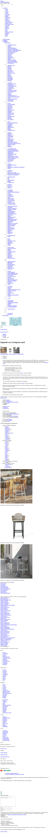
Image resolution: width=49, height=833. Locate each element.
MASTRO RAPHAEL (12, 213)
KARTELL (10, 184)
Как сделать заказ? (14, 416)
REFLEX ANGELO (12, 261)
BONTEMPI (10, 78)
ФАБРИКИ (5, 41)
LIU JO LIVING (11, 199)
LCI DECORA (11, 196)
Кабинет (4, 676)
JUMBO (9, 181)
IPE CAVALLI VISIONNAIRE (14, 173)
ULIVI (9, 298)
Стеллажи (5, 707)
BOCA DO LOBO (11, 73)
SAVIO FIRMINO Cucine (13, 273)
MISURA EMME (11, 225)
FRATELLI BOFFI (11, 144)
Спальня (4, 672)
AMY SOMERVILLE (12, 48)
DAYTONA (10, 105)
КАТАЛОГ (5, 8)
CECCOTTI (10, 92)
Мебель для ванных (9, 31)
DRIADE (9, 117)
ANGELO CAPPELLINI (13, 49)
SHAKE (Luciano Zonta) (12, 279)
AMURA (9, 47)
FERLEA (9, 134)
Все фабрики (8, 42)
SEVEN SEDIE (11, 278)
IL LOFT (9, 171)
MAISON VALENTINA (12, 206)
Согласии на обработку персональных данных (16, 814)
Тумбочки (5, 701)
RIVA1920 (10, 263)
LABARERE (10, 191)
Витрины (7, 27)
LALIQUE (10, 194)
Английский (5, 731)
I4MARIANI (10, 170)
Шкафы (6, 16)
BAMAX (9, 67)
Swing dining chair (20, 354)
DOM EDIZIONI (11, 116)
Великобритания (6, 717)
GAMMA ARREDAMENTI (13, 150)
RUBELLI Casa (11, 267)
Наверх (1, 1)
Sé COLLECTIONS (12, 276)
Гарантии (5, 659)
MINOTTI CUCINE (12, 224)
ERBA (9, 128)
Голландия (5, 720)
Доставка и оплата (6, 657)
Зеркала (6, 26)
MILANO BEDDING (12, 220)
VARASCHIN (10, 301)
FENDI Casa (10, 133)
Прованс (4, 733)
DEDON (9, 108)
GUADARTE (10, 160)
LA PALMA (10, 189)
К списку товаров (12, 354)
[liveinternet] (3, 766)
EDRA (9, 121)
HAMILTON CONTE (12, 165)
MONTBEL (10, 230)
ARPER (9, 58)
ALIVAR (9, 45)
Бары (6, 29)
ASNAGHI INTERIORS (12, 62)
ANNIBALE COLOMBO (13, 51)
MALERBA (10, 207)
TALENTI (10, 287)
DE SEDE (10, 106)
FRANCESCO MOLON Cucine (14, 143)
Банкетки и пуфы (6, 691)
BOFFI (9, 74)
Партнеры (5, 662)
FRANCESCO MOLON (12, 142)
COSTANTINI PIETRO (12, 99)
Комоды (7, 18)
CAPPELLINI (10, 84)
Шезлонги (7, 32)
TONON (9, 291)
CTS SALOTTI (11, 101)
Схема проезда (3, 748)
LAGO (9, 193)
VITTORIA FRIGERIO (12, 305)
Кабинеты (7, 19)
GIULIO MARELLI (12, 158)
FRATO (9, 145)
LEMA (9, 197)
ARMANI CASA (11, 57)
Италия (7, 403)
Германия (5, 718)
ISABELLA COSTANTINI (13, 174)
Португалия (5, 723)
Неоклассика (5, 732)
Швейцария (5, 726)
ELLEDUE (10, 124)
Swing (9, 421)
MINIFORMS (10, 221)
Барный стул (9, 400)
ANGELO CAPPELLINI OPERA (14, 50)
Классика (5, 730)
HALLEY (10, 163)
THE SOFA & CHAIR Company (14, 289)
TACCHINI (10, 286)
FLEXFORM (10, 136)
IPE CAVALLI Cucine (12, 172)
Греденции (7, 25)
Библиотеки (7, 21)
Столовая (5, 670)
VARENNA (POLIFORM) (13, 302)
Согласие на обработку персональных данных (14, 774)
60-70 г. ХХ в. (5, 737)
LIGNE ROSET (11, 198)
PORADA (10, 252)
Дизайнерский (6, 739)
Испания (4, 721)
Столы (6, 10)
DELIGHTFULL (11, 109)
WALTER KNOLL (11, 309)
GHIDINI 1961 (11, 153)
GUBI (9, 161)
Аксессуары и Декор (7, 712)
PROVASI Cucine (11, 258)
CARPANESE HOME (12, 86)
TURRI (9, 296)
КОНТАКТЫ (5, 315)
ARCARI (9, 54)
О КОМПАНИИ (6, 39)
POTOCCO (10, 254)
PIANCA (9, 250)
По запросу (7, 399)
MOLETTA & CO (11, 228)
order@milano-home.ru (4, 2)
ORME (9, 244)
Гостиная (5, 671)
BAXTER (10, 68)
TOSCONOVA (11, 292)
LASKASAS (10, 195)
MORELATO (10, 232)
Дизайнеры (5, 663)
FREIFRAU (10, 146)
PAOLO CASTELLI (12, 248)
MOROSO (10, 233)
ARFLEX (9, 55)
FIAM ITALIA (10, 135)
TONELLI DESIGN (12, 290)
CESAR (9, 93)
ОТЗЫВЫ (5, 40)
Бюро (6, 30)
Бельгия (4, 716)
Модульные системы (9, 24)
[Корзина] (2, 5)
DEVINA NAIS (11, 113)
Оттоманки (7, 14)
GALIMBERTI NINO (12, 148)
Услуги (4, 654)
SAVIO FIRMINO (11, 272)
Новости (4, 655)
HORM (9, 168)
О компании (5, 653)
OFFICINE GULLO (12, 240)
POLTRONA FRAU (12, 251)
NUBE (9, 236)
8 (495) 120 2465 (3, 329)
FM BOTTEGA (11, 139)
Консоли (7, 28)
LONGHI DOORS (11, 202)
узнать (21, 372)
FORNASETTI (11, 141)
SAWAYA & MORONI (12, 274)
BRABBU (10, 80)
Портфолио (5, 660)
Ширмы (6, 34)
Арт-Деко (5, 734)
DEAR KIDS (10, 107)
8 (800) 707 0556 (3, 754)
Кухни (6, 9)
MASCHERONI (11, 212)
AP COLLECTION (11, 52)
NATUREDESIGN (11, 235)
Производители (6, 656)
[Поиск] (12, 4)
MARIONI (10, 210)
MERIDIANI (10, 218)
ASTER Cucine (11, 63)
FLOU (9, 137)
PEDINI (9, 249)
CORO (9, 97)
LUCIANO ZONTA (12, 204)
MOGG (9, 226)
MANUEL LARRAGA (12, 208)
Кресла (6, 13)
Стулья (6, 11)
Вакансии (5, 664)
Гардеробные (8, 17)
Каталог (4, 652)
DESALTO (10, 110)
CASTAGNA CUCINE (12, 90)
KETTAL (9, 185)
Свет (6, 36)
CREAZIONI (10, 100)
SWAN (9, 284)
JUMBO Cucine (11, 182)
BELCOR (10, 69)
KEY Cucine (10, 186)
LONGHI (9, 201)
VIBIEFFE (10, 303)
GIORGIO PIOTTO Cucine (13, 157)
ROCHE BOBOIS (11, 264)
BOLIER (9, 75)
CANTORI (10, 82)
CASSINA (10, 89)
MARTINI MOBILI (11, 211)
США (4, 724)
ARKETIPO (10, 56)
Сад (3, 680)
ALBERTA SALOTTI (12, 44)
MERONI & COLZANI (12, 219)
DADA (9, 103)
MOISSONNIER (11, 227)
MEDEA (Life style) (11, 217)
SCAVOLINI (10, 275)
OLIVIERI (10, 241)
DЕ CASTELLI (11, 119)
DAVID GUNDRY (11, 104)
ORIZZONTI (10, 243)
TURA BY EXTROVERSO (13, 294)
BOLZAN (10, 76)
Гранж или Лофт (6, 740)
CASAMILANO (11, 88)
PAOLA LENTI (11, 247)
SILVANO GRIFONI (12, 280)
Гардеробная (5, 674)
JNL (8, 179)
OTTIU (9, 245)
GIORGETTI (10, 155)
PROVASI (10, 257)
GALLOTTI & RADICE (12, 149)
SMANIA (9, 281)
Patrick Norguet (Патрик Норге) (12, 413)
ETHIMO (9, 129)
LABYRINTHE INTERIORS (13, 192)
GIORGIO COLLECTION (13, 156)
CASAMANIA (11, 87)
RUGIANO (10, 269)
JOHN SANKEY (11, 180)
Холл (4, 677)
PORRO (9, 253)
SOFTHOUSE (10, 283)
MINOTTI (10, 222)
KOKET (9, 187)
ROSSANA (10, 266)
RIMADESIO (10, 262)
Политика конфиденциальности (11, 773)
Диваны (7, 12)
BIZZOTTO (10, 71)
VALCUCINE (10, 300)
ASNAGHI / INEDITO (12, 61)
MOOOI (9, 231)
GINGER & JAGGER (12, 154)
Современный (9, 419)
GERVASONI (10, 152)
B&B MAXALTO (11, 65)
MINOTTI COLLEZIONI (13, 223)
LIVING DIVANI (11, 200)
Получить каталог (14, 402)
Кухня (4, 669)
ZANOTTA (10, 314)
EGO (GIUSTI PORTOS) (13, 122)
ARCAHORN (10, 53)
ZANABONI (10, 313)
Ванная (4, 678)
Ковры (6, 35)
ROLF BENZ (10, 265)
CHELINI (10, 94)
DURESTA (10, 118)
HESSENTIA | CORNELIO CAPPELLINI (16, 167)
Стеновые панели (8, 22)
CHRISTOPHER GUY (12, 95)
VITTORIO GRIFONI (12, 306)
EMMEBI (9, 126)
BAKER (9, 66)
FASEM (9, 132)
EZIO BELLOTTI (11, 130)
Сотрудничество (6, 661)
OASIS (9, 239)
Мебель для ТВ (8, 23)
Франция (5, 725)
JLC (8, 178)
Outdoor (10, 420)
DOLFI (9, 115)
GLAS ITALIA (11, 159)
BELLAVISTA (11, 70)
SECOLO (9, 277)
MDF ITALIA (10, 214)
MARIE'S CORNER (12, 209)
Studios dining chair (4, 354)
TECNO (9, 288)
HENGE (9, 166)
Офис (4, 679)
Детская (4, 675)
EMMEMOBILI (11, 127)
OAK (9, 238)
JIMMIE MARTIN (11, 176)
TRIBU (9, 293)
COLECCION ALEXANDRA (14, 96)
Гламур (4, 736)
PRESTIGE (10, 256)
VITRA (9, 304)
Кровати (7, 15)
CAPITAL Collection (12, 83)
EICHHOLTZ (10, 123)
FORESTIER (10, 140)
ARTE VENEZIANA (12, 60)
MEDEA (9, 215)
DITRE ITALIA (11, 114)
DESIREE (10, 111)
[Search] (1, 327)
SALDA (9, 271)
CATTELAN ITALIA (12, 91)
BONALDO (10, 77)
